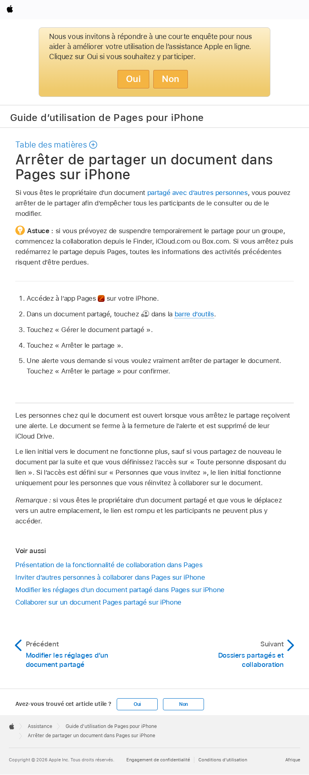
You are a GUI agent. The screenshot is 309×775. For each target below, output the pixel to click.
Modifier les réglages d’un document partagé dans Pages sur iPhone (120, 590)
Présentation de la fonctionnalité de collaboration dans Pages (108, 565)
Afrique (292, 760)
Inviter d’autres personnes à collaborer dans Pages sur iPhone (110, 577)
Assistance (40, 726)
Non (170, 79)
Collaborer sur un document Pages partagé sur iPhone (98, 602)
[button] (56, 145)
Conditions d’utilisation (222, 760)
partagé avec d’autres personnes (197, 193)
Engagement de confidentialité (158, 760)
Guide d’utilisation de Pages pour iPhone (107, 117)
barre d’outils (194, 314)
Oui (133, 79)
